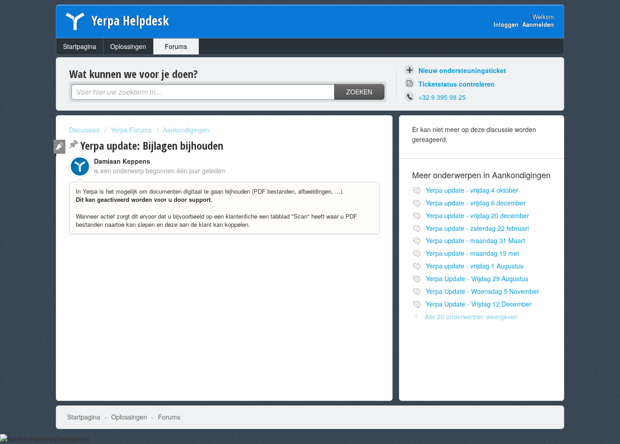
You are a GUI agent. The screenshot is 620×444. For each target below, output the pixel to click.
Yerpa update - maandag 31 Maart (475, 240)
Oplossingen (128, 46)
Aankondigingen (186, 129)
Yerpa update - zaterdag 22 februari (477, 228)
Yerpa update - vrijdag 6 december (476, 202)
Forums (176, 46)
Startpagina (79, 46)
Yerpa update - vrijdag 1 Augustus (474, 265)
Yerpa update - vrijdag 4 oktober (472, 190)
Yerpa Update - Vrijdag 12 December (478, 303)
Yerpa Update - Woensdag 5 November (482, 291)
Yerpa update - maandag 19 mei (472, 253)
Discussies (84, 129)
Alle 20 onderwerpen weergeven (471, 316)
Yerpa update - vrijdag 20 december (477, 215)
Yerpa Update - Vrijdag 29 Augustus (477, 278)
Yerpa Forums (131, 129)
